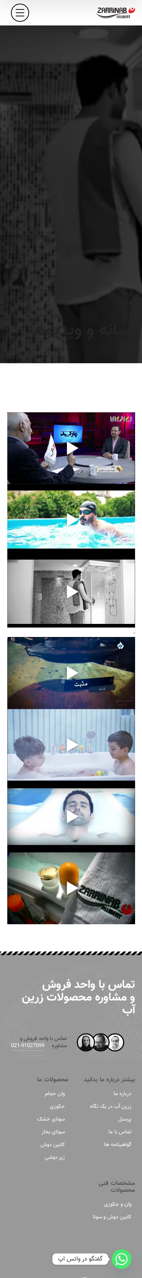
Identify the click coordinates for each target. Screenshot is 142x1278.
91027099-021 (27, 1046)
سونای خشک (51, 1119)
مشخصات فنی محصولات (117, 1187)
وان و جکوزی (117, 1204)
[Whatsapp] (121, 1259)
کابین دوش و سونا (112, 1217)
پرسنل (124, 1119)
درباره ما (122, 1094)
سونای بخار (53, 1132)
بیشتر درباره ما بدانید (109, 1080)
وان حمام (55, 1094)
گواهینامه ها (117, 1145)
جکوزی (57, 1106)
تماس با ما (120, 1132)
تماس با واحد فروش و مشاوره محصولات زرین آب (78, 997)
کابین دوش (52, 1145)
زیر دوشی (55, 1157)
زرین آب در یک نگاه (110, 1106)
